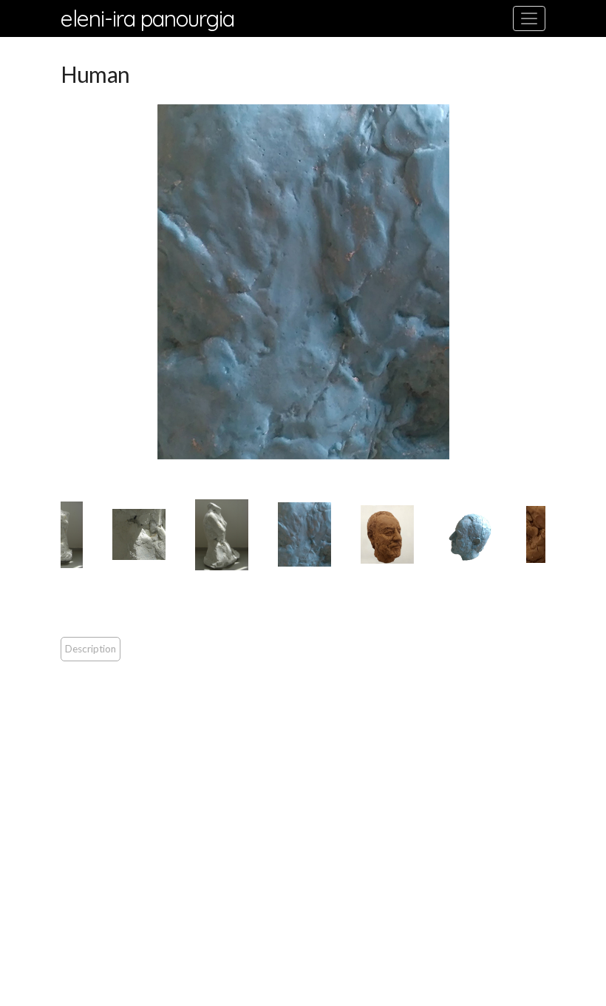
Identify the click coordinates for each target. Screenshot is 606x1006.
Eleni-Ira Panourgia (147, 18)
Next (556, 281)
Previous (49, 281)
